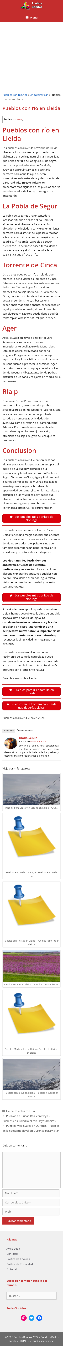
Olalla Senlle (28, 738)
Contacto (12, 1254)
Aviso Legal (13, 1248)
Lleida (10, 1111)
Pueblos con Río (25, 1111)
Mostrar (17, 119)
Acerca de (9, 730)
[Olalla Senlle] (10, 748)
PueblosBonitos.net (14, 95)
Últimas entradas (25, 730)
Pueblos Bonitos (38, 741)
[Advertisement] (31, 55)
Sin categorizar (39, 95)
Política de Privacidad (19, 1264)
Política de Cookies (18, 1259)
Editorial (11, 1269)
